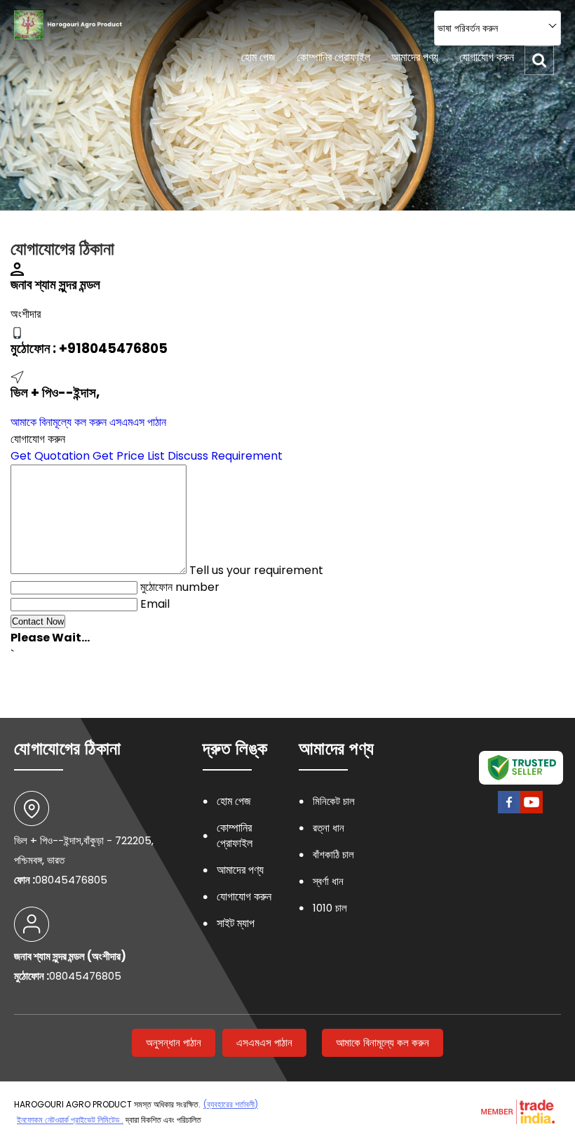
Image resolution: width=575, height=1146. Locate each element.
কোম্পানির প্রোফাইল (333, 57)
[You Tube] (531, 811)
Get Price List (129, 456)
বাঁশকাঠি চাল (333, 854)
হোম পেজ (258, 57)
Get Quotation (50, 456)
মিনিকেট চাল (334, 801)
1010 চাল (330, 907)
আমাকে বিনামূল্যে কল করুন (59, 422)
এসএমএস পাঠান (137, 422)
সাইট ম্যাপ (236, 923)
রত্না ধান (328, 827)
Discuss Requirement (225, 456)
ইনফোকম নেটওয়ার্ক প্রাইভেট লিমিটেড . (70, 1120)
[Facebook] (509, 811)
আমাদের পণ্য (414, 57)
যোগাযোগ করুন (486, 57)
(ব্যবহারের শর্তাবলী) (230, 1104)
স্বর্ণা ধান (328, 881)
